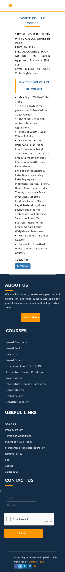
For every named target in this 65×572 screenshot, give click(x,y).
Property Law (14, 395)
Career (9, 465)
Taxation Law (14, 377)
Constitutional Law (17, 401)
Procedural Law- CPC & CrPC (24, 365)
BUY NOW (22, 266)
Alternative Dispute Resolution (25, 371)
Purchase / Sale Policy (18, 441)
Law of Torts (14, 347)
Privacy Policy (14, 429)
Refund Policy (13, 453)
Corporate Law (15, 389)
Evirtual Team (36, 561)
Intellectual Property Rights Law (26, 383)
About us (10, 423)
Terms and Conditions (18, 435)
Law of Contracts (16, 342)
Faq (7, 459)
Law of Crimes (14, 359)
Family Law (13, 353)
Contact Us (12, 471)
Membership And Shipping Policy (25, 447)
